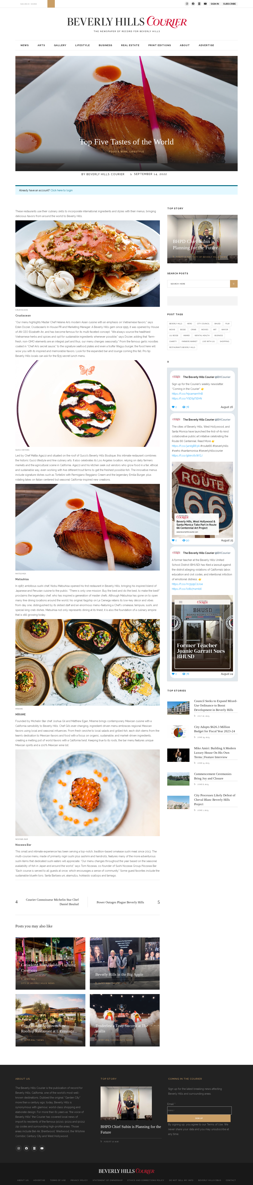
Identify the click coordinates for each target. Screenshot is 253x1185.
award (186, 335)
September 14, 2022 (150, 174)
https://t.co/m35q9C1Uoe (187, 584)
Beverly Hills (175, 323)
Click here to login (62, 190)
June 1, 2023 (202, 810)
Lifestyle (136, 151)
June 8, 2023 (203, 784)
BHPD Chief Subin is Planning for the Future (131, 1129)
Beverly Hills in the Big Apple (119, 974)
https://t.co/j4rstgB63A (186, 445)
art (215, 329)
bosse (183, 329)
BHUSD (217, 323)
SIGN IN (215, 4)
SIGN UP (199, 1118)
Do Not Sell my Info (181, 1180)
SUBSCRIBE (229, 4)
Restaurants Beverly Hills (182, 347)
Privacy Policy (79, 1180)
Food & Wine (118, 151)
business (218, 335)
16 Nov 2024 (30, 979)
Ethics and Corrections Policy (145, 1180)
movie (172, 329)
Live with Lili (208, 341)
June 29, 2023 (203, 737)
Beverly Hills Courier (105, 174)
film (227, 323)
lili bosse (173, 335)
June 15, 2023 (203, 763)
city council (203, 323)
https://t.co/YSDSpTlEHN (187, 398)
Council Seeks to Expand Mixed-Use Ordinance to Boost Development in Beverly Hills (215, 705)
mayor (225, 329)
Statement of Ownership (108, 1180)
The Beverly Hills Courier (206, 377)
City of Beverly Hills (34, 983)
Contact (231, 1180)
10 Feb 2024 (29, 1040)
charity (173, 341)
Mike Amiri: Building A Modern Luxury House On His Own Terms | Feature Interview (215, 752)
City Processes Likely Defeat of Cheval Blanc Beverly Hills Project (214, 800)
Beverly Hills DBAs (209, 1180)
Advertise (39, 1180)
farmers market (189, 341)
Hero (189, 323)
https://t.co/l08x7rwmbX (187, 588)
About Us (23, 1180)
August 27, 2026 (183, 257)
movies (204, 329)
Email (171, 1104)
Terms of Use (58, 1180)
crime (193, 329)
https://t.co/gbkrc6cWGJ (187, 455)
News (51, 983)
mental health (202, 335)
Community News (122, 1040)
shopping (224, 341)
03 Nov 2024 (104, 983)
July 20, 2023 (203, 716)
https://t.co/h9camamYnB (187, 393)
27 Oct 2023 (104, 1040)
